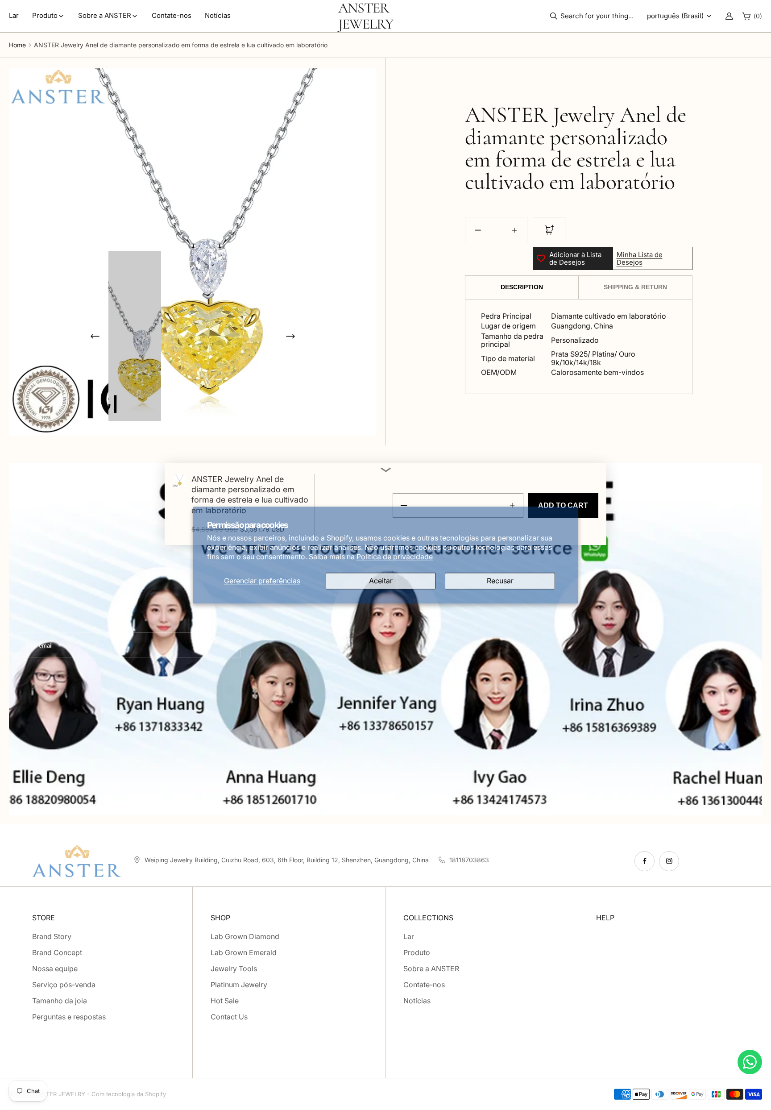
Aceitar (381, 580)
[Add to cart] (549, 230)
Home (17, 45)
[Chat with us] (750, 1062)
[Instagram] (669, 861)
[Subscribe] (225, 645)
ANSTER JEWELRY (59, 1094)
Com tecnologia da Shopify (128, 1094)
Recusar (500, 580)
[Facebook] (644, 861)
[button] (594, 16)
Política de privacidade (394, 556)
